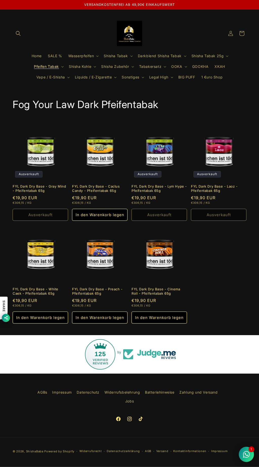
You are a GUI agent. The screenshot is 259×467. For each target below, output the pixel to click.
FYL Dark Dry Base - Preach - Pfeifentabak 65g (97, 291)
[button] (18, 33)
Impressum (62, 392)
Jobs (129, 401)
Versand (162, 451)
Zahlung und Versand (198, 392)
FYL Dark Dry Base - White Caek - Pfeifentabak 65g (35, 291)
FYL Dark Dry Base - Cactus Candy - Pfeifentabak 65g (96, 188)
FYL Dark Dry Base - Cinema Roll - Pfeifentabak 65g (156, 291)
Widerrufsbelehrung (122, 392)
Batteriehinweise (160, 392)
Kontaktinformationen (189, 451)
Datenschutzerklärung (123, 451)
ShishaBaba (35, 451)
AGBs (42, 392)
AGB (148, 451)
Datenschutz (88, 392)
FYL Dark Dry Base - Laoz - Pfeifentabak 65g (214, 188)
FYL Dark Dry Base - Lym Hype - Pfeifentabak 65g (159, 188)
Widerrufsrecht (90, 451)
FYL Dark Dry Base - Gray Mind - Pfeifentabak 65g (39, 188)
